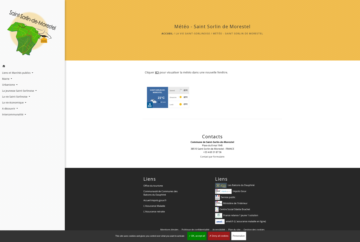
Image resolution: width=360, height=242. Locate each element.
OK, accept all (198, 236)
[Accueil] (32, 31)
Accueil (167, 33)
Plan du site (234, 229)
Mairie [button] (6, 78)
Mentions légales (169, 229)
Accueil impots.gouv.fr (154, 200)
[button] (32, 66)
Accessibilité (218, 229)
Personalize (239, 236)
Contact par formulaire (212, 156)
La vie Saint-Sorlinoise (193, 33)
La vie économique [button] (13, 102)
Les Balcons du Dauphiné (241, 185)
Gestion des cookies (254, 229)
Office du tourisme (153, 185)
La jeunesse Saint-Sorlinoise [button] (18, 90)
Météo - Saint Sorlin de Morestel (238, 33)
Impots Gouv (239, 191)
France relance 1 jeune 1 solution (240, 215)
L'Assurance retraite (154, 211)
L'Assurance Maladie (154, 205)
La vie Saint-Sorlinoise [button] (15, 96)
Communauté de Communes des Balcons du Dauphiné (160, 193)
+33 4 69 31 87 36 (212, 152)
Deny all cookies (219, 236)
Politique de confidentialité (195, 229)
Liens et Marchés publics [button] (16, 72)
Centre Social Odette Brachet (235, 209)
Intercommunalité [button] (13, 114)
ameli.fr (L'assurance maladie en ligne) (246, 221)
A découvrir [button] (9, 108)
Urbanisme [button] (9, 84)
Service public (228, 197)
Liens (149, 179)
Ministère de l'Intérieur (235, 203)
